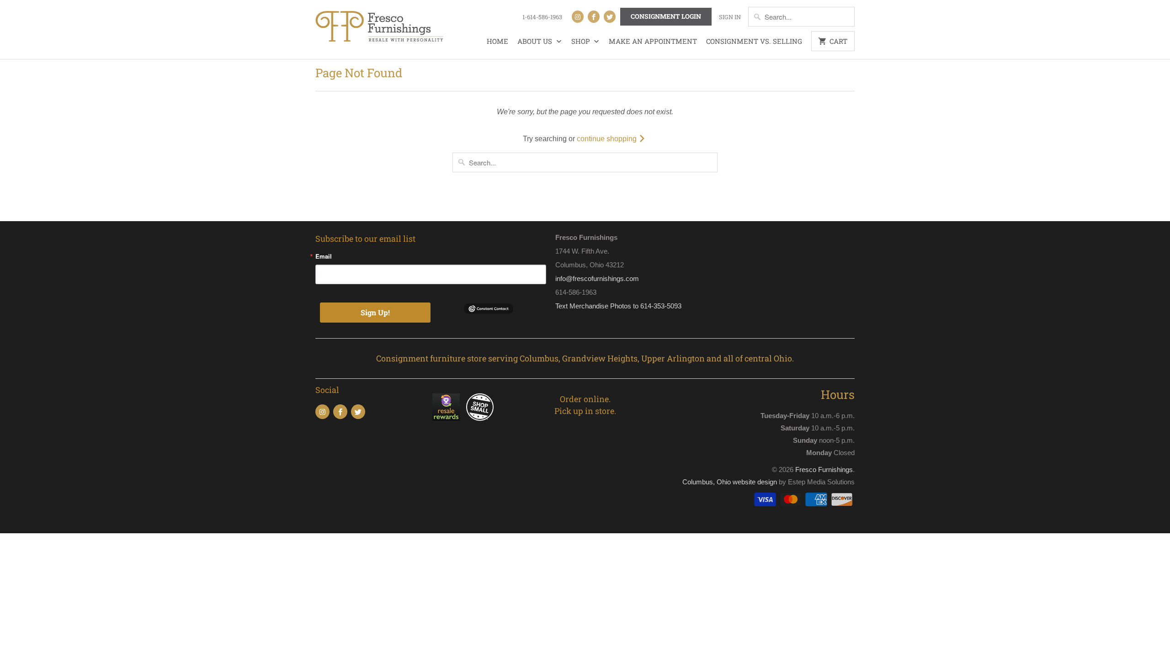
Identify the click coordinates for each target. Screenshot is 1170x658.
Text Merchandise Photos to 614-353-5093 (618, 306)
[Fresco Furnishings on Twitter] (610, 17)
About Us (535, 41)
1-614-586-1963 (542, 17)
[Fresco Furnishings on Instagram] (578, 17)
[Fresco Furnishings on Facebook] (594, 17)
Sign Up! (375, 312)
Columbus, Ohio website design (729, 482)
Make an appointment (653, 41)
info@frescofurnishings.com (597, 278)
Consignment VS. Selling (754, 41)
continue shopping (607, 139)
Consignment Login (666, 16)
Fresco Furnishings (824, 469)
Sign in (730, 17)
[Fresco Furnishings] (379, 27)
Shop (581, 41)
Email (323, 256)
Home (497, 41)
